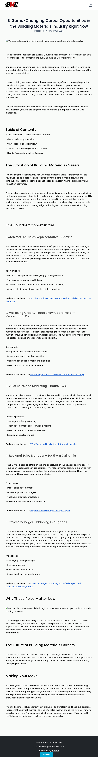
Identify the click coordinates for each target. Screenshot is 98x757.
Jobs (45, 742)
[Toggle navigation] (90, 5)
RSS (38, 742)
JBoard (55, 750)
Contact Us (56, 742)
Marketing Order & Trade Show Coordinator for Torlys (57, 374)
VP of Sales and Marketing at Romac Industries (53, 444)
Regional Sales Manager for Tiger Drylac (50, 510)
